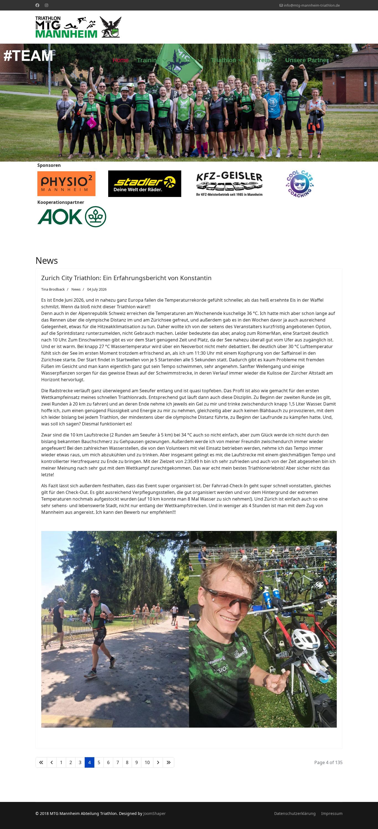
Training (148, 60)
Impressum (332, 813)
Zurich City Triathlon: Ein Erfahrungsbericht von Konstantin (127, 277)
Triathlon (223, 60)
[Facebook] (37, 5)
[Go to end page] (168, 762)
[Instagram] (46, 5)
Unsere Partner (307, 60)
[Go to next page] (158, 762)
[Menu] (339, 60)
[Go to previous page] (52, 762)
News (76, 289)
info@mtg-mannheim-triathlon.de (312, 5)
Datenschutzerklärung (295, 813)
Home (121, 60)
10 (147, 762)
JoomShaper (154, 813)
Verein (261, 60)
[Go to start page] (41, 762)
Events (185, 60)
